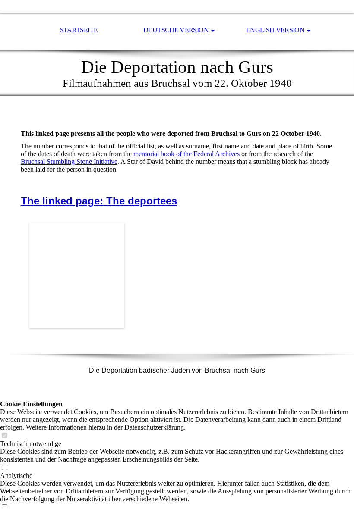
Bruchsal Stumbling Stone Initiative (69, 161)
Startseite (79, 30)
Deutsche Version (176, 30)
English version (275, 30)
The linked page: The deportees (99, 201)
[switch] (4, 436)
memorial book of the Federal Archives (186, 153)
